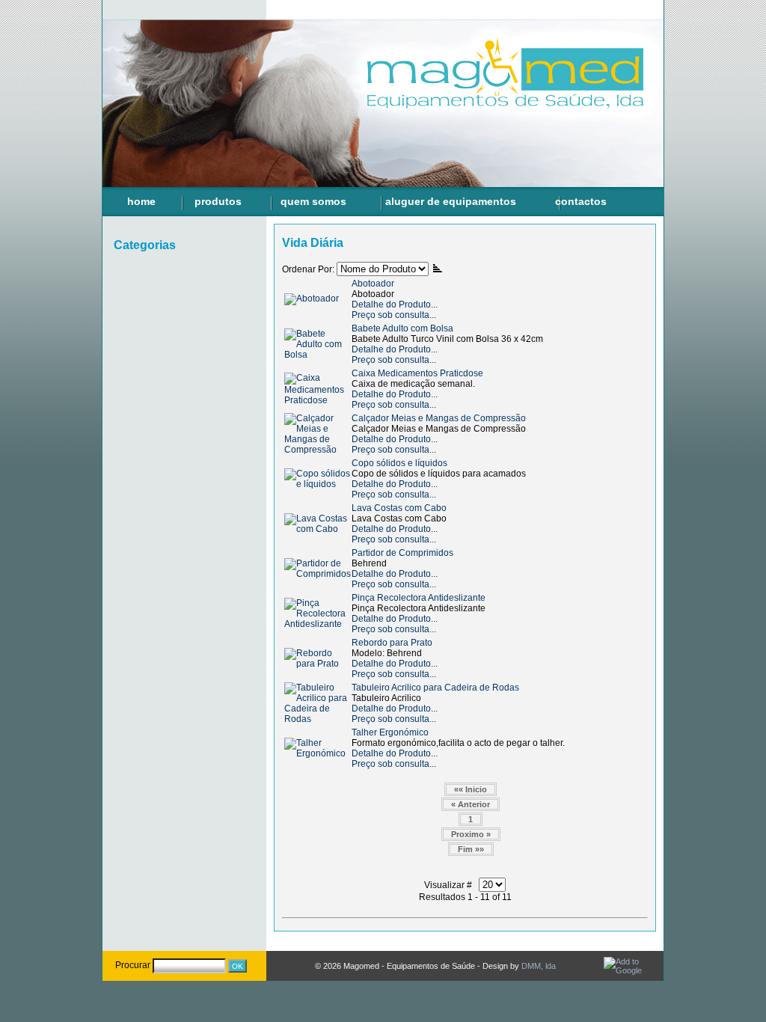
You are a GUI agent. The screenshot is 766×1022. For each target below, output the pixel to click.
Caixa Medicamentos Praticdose (417, 373)
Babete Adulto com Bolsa (402, 328)
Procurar (132, 965)
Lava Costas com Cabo (399, 508)
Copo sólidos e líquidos (399, 463)
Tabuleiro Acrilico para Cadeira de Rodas (435, 687)
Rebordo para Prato (392, 642)
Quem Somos (313, 201)
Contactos (581, 201)
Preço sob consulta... (394, 315)
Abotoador (373, 283)
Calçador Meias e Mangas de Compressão (439, 418)
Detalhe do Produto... (395, 304)
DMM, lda (538, 965)
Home (141, 201)
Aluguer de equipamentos (450, 201)
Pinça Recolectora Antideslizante (418, 598)
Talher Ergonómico (390, 732)
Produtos (218, 201)
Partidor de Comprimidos (402, 553)
